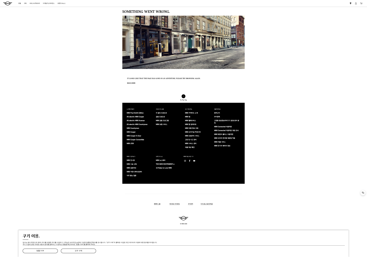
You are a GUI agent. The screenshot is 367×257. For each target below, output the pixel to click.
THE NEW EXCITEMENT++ (165, 164)
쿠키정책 (217, 117)
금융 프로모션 (160, 117)
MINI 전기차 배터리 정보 (222, 146)
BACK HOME (131, 83)
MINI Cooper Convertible (135, 140)
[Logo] (183, 218)
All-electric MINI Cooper (135, 117)
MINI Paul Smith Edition (135, 113)
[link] (48, 3)
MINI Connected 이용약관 (223, 127)
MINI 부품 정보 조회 (191, 128)
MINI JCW (130, 143)
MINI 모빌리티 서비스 (192, 136)
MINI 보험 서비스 (161, 124)
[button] (356, 3)
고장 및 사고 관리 (190, 140)
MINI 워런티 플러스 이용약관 (223, 134)
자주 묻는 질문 (131, 176)
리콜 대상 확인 (190, 147)
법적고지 (217, 113)
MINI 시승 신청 (132, 164)
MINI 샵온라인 (131, 168)
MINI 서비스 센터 (190, 143)
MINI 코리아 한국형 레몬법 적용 (224, 138)
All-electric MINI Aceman (136, 121)
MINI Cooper (131, 132)
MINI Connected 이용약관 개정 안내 (226, 131)
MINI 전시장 (131, 160)
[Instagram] (185, 160)
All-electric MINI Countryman (137, 124)
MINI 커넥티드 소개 (191, 113)
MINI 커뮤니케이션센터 (134, 172)
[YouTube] (194, 160)
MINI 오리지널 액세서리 (193, 132)
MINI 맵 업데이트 (190, 124)
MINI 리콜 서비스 (220, 142)
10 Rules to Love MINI (164, 168)
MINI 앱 (187, 117)
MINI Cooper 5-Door (134, 136)
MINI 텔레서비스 (190, 121)
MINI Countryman (133, 128)
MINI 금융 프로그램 (162, 121)
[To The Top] (183, 96)
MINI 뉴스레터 (160, 160)
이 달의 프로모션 (161, 113)
